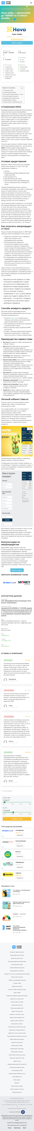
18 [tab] (16, 585)
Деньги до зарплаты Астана (17, 1058)
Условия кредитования (9, 92)
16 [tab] (11, 585)
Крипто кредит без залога (17, 1089)
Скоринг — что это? (19, 914)
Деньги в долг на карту (17, 977)
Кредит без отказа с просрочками (17, 1033)
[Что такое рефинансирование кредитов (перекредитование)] (7, 927)
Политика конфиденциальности (17, 1123)
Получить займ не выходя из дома (17, 989)
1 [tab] (4, 583)
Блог (24, 1128)
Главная (3, 9)
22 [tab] (25, 585)
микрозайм (14, 318)
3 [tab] (8, 583)
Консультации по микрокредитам (12, 102)
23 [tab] (27, 585)
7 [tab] (18, 583)
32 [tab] (25, 588)
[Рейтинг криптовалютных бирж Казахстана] (7, 905)
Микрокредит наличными (17, 1048)
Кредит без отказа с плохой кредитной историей (17, 974)
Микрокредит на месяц (17, 1051)
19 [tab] (18, 585)
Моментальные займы (17, 1086)
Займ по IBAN (17, 992)
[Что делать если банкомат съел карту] (7, 893)
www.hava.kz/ (5, 646)
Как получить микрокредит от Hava (13, 94)
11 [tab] (27, 583)
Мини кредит (17, 1080)
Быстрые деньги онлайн (17, 1002)
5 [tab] (13, 583)
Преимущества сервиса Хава (11, 98)
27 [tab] (13, 588)
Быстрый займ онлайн (17, 964)
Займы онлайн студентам (17, 1020)
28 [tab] (16, 588)
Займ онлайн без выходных (17, 1039)
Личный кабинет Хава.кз (9, 100)
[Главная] (6, 3)
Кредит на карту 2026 (17, 1011)
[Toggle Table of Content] (21, 88)
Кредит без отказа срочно (17, 999)
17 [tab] (13, 585)
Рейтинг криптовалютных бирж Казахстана (21, 902)
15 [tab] (8, 585)
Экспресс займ (17, 983)
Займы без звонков (17, 986)
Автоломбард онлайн (17, 1070)
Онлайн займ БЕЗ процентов (17, 967)
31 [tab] (23, 588)
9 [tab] (23, 583)
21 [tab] (23, 585)
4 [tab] (11, 583)
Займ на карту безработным (17, 1017)
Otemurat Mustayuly (7, 791)
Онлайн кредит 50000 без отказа (17, 1073)
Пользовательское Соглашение (17, 1125)
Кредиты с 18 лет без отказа (17, 1014)
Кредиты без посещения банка (17, 1030)
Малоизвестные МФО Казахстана (17, 1027)
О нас (9, 1128)
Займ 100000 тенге (17, 1076)
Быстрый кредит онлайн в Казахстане (17, 1036)
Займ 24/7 (17, 1083)
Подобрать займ (17, 819)
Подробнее (20, 835)
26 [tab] (11, 588)
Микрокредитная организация (15, 9)
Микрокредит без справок (17, 970)
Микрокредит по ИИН (17, 1045)
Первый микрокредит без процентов (17, 1064)
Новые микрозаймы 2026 (17, 1008)
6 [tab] (16, 583)
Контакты (17, 1128)
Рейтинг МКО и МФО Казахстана (17, 1055)
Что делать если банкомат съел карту (21, 891)
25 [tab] (8, 588)
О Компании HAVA (8, 90)
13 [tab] (4, 585)
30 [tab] (20, 588)
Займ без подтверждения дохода (17, 980)
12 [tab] (30, 583)
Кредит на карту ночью (17, 958)
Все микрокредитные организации (17, 961)
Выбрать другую (17, 43)
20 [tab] (20, 585)
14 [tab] (6, 585)
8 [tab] (20, 583)
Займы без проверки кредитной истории (17, 995)
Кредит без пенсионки (17, 1042)
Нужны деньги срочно (17, 1005)
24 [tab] (30, 585)
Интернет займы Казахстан (17, 952)
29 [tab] (18, 588)
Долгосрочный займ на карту (17, 1067)
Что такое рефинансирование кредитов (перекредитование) (19, 928)
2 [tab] (6, 583)
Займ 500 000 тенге (17, 1092)
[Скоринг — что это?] (7, 917)
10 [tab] (25, 583)
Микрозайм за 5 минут (17, 1023)
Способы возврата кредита (10, 96)
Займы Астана (17, 1061)
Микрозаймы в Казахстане (17, 955)
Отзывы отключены (22, 36)
